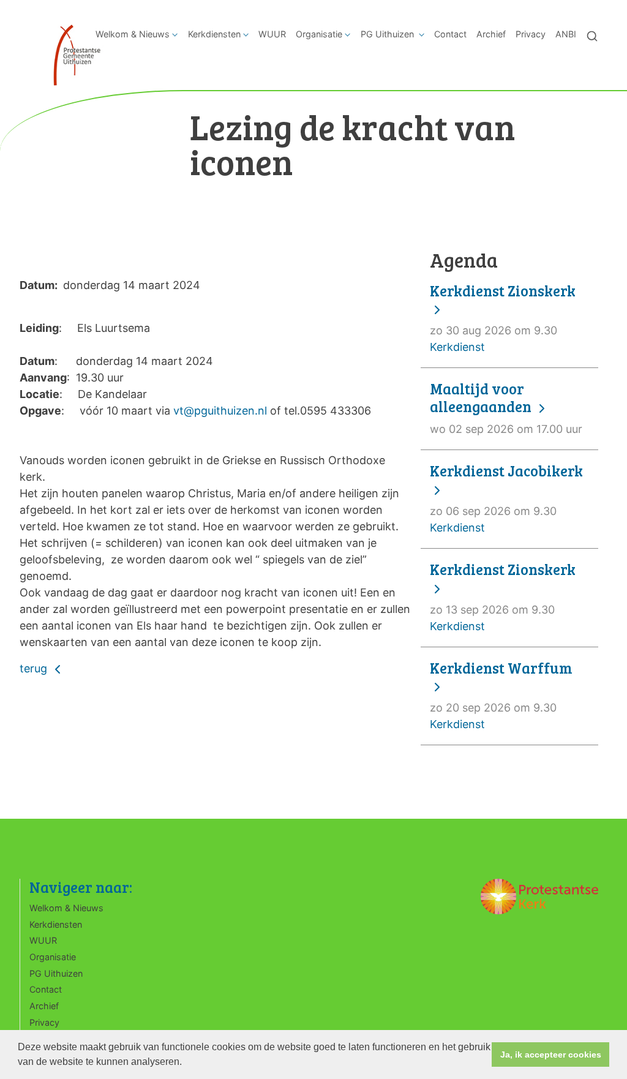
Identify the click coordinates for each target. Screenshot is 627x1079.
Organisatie (319, 34)
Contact (450, 34)
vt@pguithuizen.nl (220, 410)
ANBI (565, 34)
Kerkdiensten (214, 34)
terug (35, 668)
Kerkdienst (503, 318)
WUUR (272, 34)
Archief (491, 34)
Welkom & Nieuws (133, 34)
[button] (186, 1063)
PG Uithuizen (388, 34)
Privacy (531, 34)
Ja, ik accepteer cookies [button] (550, 1054)
